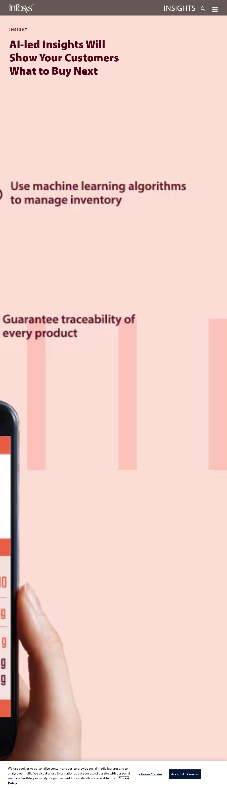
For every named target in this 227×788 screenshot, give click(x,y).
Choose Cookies (150, 774)
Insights (180, 8)
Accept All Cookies (185, 774)
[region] (113, 774)
